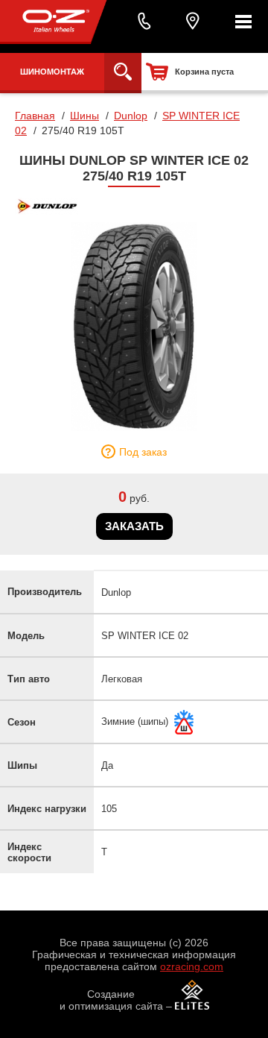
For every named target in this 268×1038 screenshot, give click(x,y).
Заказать (134, 526)
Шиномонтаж (52, 71)
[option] (134, 326)
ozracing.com (191, 966)
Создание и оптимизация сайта (111, 1000)
